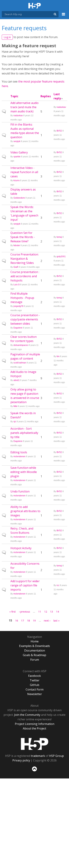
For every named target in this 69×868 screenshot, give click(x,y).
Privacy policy (21, 760)
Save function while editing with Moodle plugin (23, 472)
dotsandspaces (20, 345)
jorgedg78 (18, 306)
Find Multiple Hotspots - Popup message (22, 298)
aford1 (16, 380)
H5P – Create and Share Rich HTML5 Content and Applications (34, 6)
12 (45, 611)
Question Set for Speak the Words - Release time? (22, 237)
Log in (7, 37)
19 (34, 620)
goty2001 (61, 256)
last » (56, 620)
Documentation (34, 650)
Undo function (20, 491)
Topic (14, 96)
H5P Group (56, 756)
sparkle (17, 156)
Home (35, 641)
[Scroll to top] (34, 771)
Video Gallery (19, 152)
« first (12, 611)
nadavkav (18, 115)
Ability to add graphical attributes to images (25, 511)
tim (58, 356)
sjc (14, 421)
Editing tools (18, 452)
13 (51, 611)
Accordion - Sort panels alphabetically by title (24, 433)
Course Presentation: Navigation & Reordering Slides (24, 258)
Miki (15, 406)
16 (16, 620)
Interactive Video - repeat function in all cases (24, 172)
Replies (46, 96)
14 (57, 611)
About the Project (34, 728)
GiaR (15, 267)
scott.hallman (19, 362)
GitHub (34, 685)
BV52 (59, 131)
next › (47, 620)
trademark (38, 756)
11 (39, 611)
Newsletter (34, 694)
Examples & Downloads (34, 646)
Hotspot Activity (20, 548)
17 (22, 620)
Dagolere (17, 328)
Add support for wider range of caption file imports (25, 585)
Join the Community (27, 715)
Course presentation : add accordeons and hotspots (24, 276)
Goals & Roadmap (34, 655)
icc (58, 585)
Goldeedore (19, 198)
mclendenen (19, 456)
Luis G (16, 284)
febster (16, 245)
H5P (34, 744)
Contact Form (35, 689)
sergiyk (16, 141)
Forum (34, 660)
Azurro (16, 180)
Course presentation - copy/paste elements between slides (25, 319)
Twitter (34, 680)
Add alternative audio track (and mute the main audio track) (24, 107)
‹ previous (24, 611)
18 (28, 620)
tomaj (59, 237)
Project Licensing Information (34, 724)
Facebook (34, 676)
